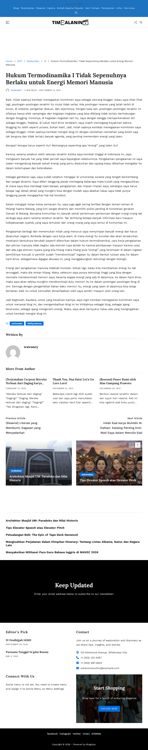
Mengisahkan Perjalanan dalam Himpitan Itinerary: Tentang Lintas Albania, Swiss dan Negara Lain (73, 543)
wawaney (16, 90)
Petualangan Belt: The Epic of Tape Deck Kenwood (42, 534)
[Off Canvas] (7, 22)
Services (129, 8)
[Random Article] (75, 12)
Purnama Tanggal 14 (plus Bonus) (27, 652)
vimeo (86, 733)
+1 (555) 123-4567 (91, 657)
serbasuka (17, 323)
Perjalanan (108, 8)
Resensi (40, 8)
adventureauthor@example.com (99, 668)
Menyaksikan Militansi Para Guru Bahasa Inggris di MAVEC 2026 (52, 552)
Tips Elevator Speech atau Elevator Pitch (108, 480)
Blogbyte (90, 744)
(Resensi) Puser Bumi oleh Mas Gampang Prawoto (118, 381)
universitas (87, 474)
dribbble (96, 733)
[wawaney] (13, 352)
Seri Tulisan (93, 8)
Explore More (109, 709)
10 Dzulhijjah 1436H (18, 640)
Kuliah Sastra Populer (70, 8)
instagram (65, 733)
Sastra (51, 8)
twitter (77, 733)
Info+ (119, 8)
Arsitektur (16, 471)
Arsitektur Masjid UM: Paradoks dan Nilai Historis (42, 520)
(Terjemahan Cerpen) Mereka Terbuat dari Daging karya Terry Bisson (26, 383)
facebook (52, 733)
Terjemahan (27, 8)
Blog (16, 8)
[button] (137, 445)
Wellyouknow (34, 323)
